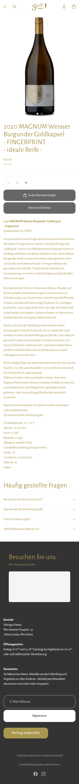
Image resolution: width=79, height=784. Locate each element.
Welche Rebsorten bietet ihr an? (22, 529)
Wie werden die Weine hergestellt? (23, 509)
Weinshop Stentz (32, 755)
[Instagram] (43, 774)
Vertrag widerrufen (25, 733)
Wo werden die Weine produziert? (23, 499)
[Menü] (5, 7)
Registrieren (39, 715)
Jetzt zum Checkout (40, 207)
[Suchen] (14, 6)
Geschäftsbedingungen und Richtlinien (40, 764)
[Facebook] (35, 774)
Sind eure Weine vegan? (17, 519)
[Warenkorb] (74, 6)
